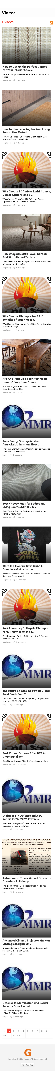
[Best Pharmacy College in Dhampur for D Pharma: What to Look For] (26, 618)
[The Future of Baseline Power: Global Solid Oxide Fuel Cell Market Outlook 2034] (26, 680)
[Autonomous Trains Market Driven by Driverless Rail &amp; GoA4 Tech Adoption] (26, 868)
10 (4, 1035)
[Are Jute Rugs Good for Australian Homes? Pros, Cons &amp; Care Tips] (26, 368)
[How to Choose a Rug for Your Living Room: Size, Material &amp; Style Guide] (26, 119)
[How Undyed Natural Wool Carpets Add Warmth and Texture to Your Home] (26, 244)
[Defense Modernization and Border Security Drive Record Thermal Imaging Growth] (26, 993)
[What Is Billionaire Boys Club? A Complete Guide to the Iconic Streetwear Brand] (26, 556)
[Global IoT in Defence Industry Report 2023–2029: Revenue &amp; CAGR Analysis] (26, 805)
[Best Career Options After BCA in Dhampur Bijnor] (26, 743)
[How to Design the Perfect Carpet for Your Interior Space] (26, 56)
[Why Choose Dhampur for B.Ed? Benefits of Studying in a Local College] (26, 306)
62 (14, 1035)
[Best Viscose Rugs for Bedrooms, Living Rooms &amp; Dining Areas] (26, 493)
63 (18, 1035)
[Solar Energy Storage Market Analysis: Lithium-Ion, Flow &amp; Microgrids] (26, 431)
